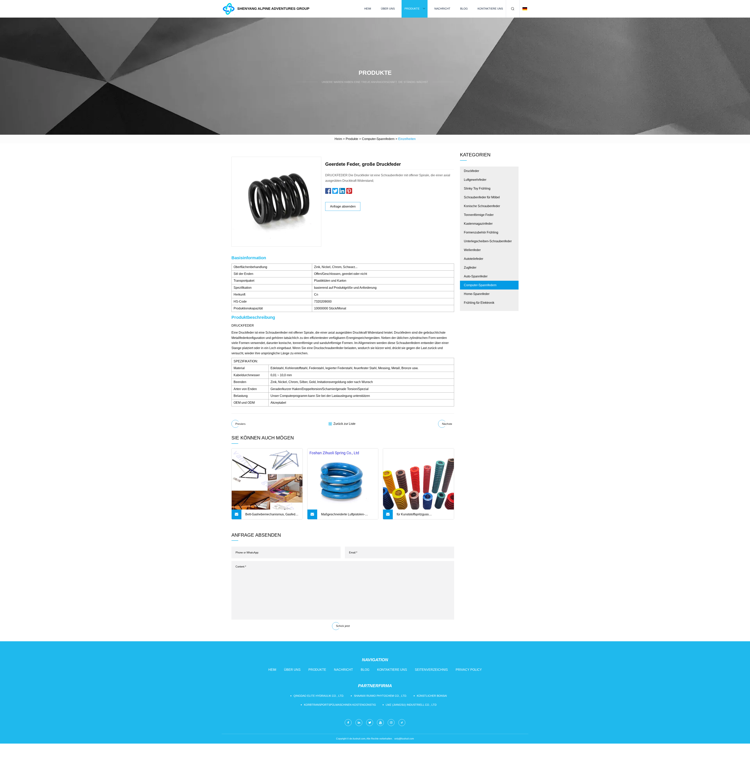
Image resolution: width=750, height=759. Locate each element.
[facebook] (348, 722)
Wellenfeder (472, 250)
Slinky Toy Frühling (477, 188)
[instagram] (391, 722)
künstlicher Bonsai (432, 695)
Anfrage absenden (343, 206)
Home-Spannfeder (476, 294)
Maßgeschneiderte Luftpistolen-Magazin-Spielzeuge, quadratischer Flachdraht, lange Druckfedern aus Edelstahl (345, 516)
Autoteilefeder (473, 258)
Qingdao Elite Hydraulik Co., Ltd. (319, 695)
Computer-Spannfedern (378, 139)
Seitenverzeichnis (431, 669)
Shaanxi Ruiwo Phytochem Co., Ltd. (380, 695)
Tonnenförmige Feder (479, 214)
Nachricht (442, 8)
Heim (367, 8)
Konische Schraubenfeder (482, 206)
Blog (464, 8)
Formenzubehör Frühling (481, 232)
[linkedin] (358, 722)
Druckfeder (471, 171)
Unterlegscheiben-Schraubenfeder (488, 241)
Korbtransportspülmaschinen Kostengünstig (340, 704)
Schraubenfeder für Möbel (482, 197)
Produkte (412, 8)
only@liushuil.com (404, 738)
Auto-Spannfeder (476, 276)
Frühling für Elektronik (479, 302)
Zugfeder (470, 267)
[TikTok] (401, 722)
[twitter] (369, 722)
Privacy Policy (469, 669)
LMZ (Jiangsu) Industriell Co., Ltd (411, 704)
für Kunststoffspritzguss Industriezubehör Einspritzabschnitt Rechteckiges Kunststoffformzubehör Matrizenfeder (422, 516)
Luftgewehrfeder (475, 179)
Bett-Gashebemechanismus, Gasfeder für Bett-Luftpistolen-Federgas (271, 516)
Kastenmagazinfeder (478, 223)
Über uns (388, 8)
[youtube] (380, 722)
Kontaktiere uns (490, 8)
